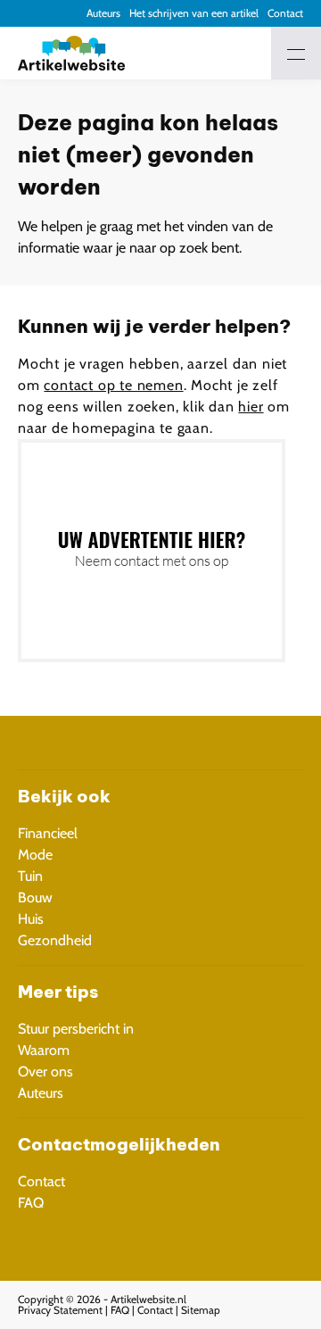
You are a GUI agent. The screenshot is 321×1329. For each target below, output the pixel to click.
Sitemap (200, 1310)
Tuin (30, 876)
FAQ (31, 1202)
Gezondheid (55, 940)
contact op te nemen (113, 385)
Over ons (45, 1071)
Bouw (35, 897)
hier (250, 406)
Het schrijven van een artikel (194, 13)
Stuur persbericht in (76, 1028)
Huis (31, 918)
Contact (285, 13)
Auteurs (103, 13)
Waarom (44, 1050)
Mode (35, 854)
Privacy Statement (60, 1310)
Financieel (48, 833)
